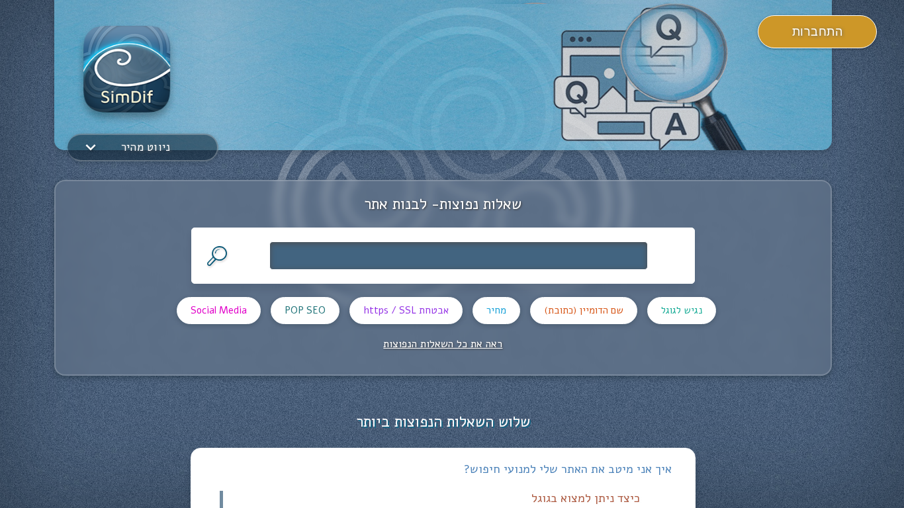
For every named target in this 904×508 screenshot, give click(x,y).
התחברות (817, 31)
